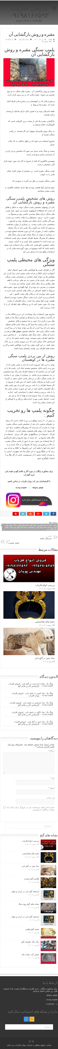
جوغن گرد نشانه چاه (30, 954)
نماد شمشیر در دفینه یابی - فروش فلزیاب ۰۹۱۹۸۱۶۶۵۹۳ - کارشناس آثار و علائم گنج (31, 704)
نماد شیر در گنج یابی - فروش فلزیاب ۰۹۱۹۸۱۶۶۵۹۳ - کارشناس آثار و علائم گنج (33, 722)
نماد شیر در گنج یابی (45, 658)
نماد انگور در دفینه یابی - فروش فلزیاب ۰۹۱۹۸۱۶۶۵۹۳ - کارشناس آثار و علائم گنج (32, 713)
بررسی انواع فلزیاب (45, 585)
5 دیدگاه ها (9, 39)
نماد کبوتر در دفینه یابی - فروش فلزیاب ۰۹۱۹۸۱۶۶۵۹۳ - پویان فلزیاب (32, 694)
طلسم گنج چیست (31, 879)
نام (53, 778)
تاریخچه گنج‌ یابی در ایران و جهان (25, 891)
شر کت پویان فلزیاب (30, 481)
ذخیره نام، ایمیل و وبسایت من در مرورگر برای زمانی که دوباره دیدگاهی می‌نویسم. (31, 808)
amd (50, 39)
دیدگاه (51, 751)
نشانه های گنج (24, 39)
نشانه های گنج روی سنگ (28, 904)
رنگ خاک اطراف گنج (30, 942)
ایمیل (52, 788)
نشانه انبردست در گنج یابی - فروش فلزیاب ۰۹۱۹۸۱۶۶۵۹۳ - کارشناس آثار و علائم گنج (30, 685)
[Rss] (31, 1019)
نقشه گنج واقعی (32, 929)
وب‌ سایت (50, 797)
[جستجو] (8, 826)
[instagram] (26, 1019)
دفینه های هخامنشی (45, 621)
